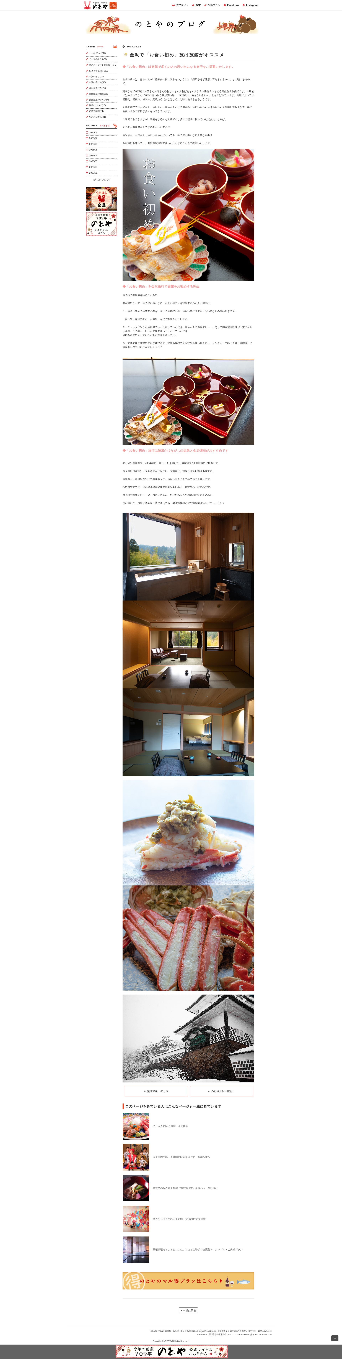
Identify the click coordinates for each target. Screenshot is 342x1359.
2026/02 (93, 167)
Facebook (233, 5)
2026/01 (93, 173)
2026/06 (93, 144)
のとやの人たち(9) (98, 59)
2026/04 (93, 155)
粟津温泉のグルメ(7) (99, 99)
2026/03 (93, 161)
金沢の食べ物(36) (97, 82)
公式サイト (182, 5)
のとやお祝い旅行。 (222, 1091)
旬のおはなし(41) (97, 117)
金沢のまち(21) (96, 76)
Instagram (252, 5)
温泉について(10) (97, 105)
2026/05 (93, 150)
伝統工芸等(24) (96, 111)
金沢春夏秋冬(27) (97, 88)
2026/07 (93, 138)
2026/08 (93, 132)
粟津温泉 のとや (157, 1091)
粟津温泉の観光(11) (98, 94)
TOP (198, 5)
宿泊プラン (214, 5)
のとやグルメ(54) (97, 53)
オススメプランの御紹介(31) (102, 65)
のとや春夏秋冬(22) (98, 71)
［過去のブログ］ (102, 179)
